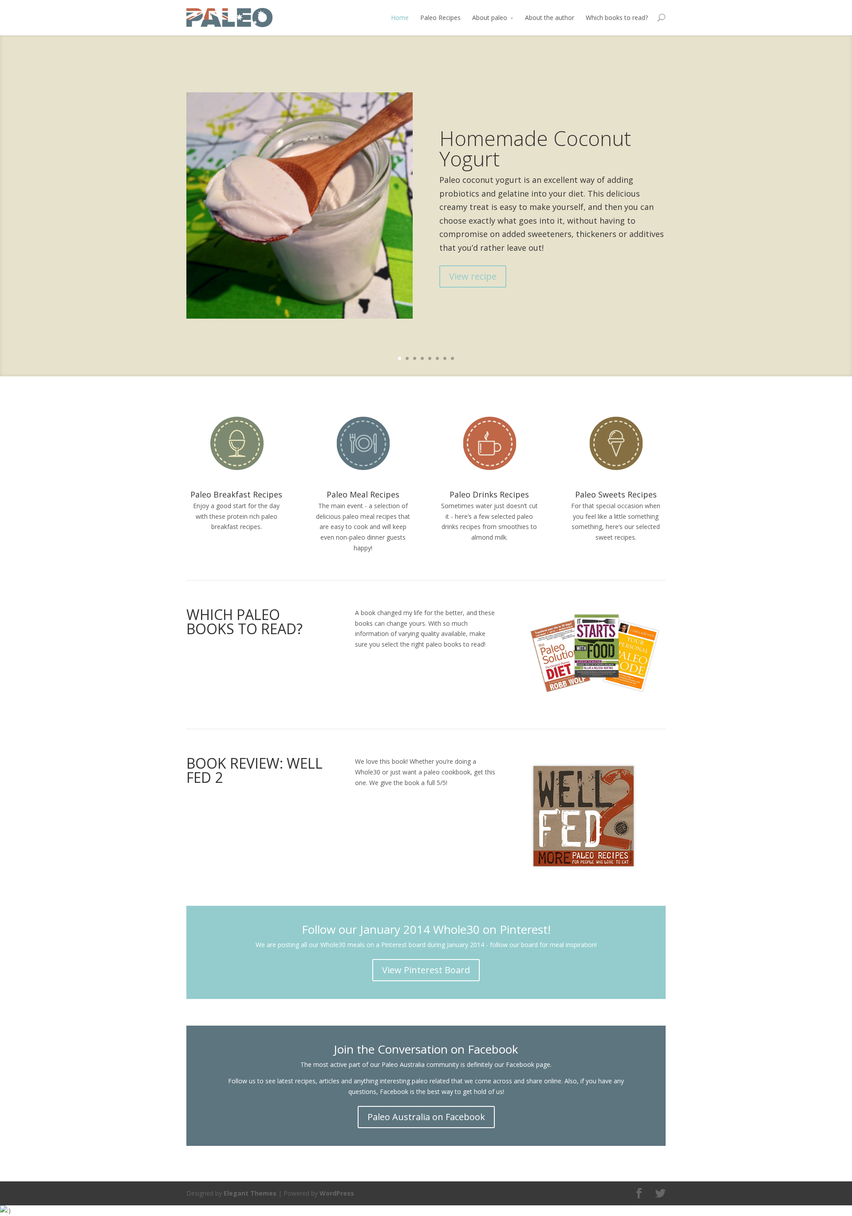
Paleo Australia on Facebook (426, 1117)
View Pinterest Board (426, 970)
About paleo (489, 17)
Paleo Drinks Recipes (489, 494)
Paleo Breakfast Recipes (236, 494)
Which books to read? (617, 17)
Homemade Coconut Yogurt (535, 148)
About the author (549, 17)
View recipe (473, 276)
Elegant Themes (250, 1193)
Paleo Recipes (440, 17)
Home (400, 17)
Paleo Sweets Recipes (616, 494)
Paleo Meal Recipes (363, 494)
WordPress (337, 1193)
